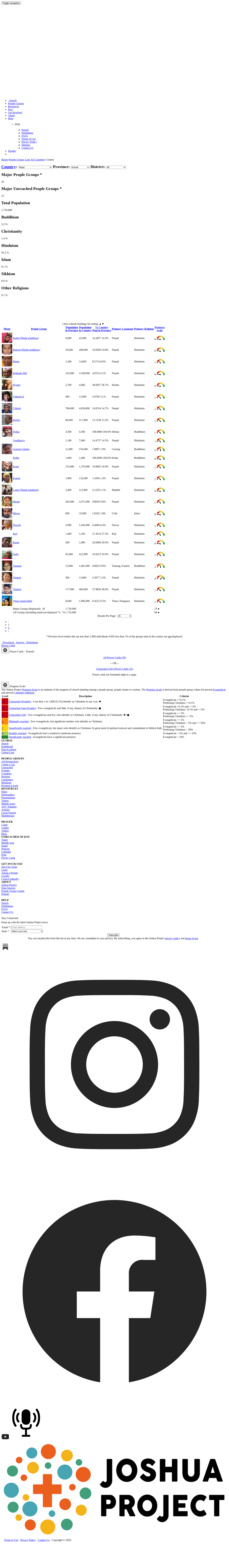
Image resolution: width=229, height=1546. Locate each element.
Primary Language (122, 328)
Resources (13, 106)
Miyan (16, 513)
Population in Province (71, 329)
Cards (4, 824)
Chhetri (17, 408)
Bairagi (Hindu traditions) (26, 349)
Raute (16, 542)
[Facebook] (114, 1403)
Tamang (17, 565)
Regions (5, 776)
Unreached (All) (17, 714)
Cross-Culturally (10, 879)
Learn (4, 869)
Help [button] (10, 118)
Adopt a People (9, 873)
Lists (27, 159)
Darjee (16, 420)
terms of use (191, 938)
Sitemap (25, 144)
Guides (5, 827)
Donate (12, 151)
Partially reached (17, 733)
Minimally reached (18, 721)
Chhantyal (18, 396)
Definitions (27, 132)
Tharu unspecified (22, 601)
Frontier (5, 770)
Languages (7, 779)
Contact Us (27, 148)
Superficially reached (20, 728)
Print (3, 854)
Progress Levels (9, 785)
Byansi (16, 384)
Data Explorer (8, 749)
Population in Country (85, 329)
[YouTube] (5, 1439)
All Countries (38, 159)
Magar (16, 501)
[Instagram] (114, 1176)
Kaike (16, 457)
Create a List (8, 764)
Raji (15, 533)
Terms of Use (28, 138)
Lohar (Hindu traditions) (26, 490)
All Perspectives (9, 761)
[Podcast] (27, 1439)
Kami (16, 466)
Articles (5, 809)
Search (12, 100)
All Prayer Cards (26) (114, 657)
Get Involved (15, 112)
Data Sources (8, 888)
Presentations (8, 797)
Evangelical (219, 689)
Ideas (4, 833)
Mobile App (7, 842)
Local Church (8, 812)
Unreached (7, 767)
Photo (7, 328)
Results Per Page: (107, 615)
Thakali (17, 577)
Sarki (15, 554)
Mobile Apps (8, 803)
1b (3, 708)
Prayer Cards (8, 857)
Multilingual (7, 815)
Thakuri (17, 589)
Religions (6, 782)
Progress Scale (160, 329)
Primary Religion (144, 328)
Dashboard (7, 746)
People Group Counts (12, 891)
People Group (39, 328)
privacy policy (172, 938)
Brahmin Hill (20, 373)
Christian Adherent (24, 692)
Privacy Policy (29, 141)
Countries (6, 773)
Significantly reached (20, 737)
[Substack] (5, 950)
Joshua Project (9, 885)
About (11, 115)
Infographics (8, 794)
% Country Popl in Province (101, 329)
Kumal (16, 478)
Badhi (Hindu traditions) (26, 338)
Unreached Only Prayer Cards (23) (114, 668)
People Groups (16, 103)
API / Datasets (9, 806)
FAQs (24, 135)
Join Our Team (9, 866)
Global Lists (7, 752)
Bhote (16, 361)
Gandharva (19, 440)
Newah (17, 525)
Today (4, 839)
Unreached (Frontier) (20, 701)
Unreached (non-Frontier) (22, 708)
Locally (5, 876)
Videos (5, 800)
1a (3, 701)
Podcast (5, 848)
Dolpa (16, 431)
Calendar (6, 851)
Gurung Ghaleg (21, 449)
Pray (10, 109)
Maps (4, 791)
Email (4, 845)
